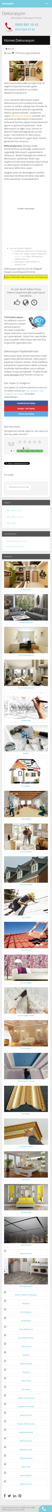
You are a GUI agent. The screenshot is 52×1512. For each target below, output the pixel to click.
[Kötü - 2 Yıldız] (24, 442)
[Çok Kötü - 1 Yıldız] (19, 442)
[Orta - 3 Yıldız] (29, 442)
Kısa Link (11, 49)
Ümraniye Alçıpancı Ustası (16, 541)
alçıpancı (18, 256)
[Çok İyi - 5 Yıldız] (39, 442)
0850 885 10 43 (26, 24)
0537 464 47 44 (25, 29)
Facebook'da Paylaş (26, 403)
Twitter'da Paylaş (26, 414)
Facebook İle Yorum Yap (19, 487)
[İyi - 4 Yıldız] (34, 442)
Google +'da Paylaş (26, 408)
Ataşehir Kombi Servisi (15, 546)
